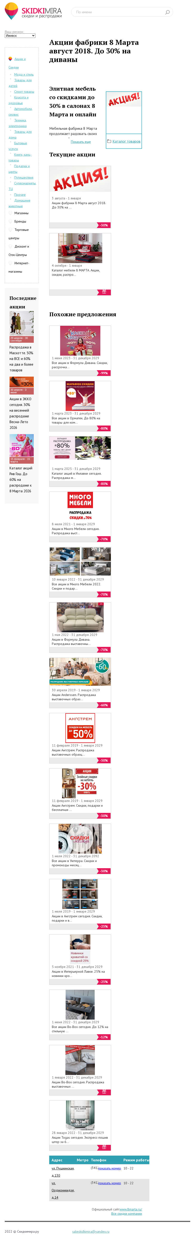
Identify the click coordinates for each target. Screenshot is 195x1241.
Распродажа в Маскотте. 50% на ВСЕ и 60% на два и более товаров (21, 358)
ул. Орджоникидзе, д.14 (63, 1190)
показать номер (109, 1168)
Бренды (20, 221)
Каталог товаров (126, 141)
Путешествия (23, 177)
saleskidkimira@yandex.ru (90, 1231)
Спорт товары (24, 91)
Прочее (20, 194)
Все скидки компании (126, 1213)
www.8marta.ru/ (131, 1209)
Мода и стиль (24, 74)
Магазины (22, 213)
